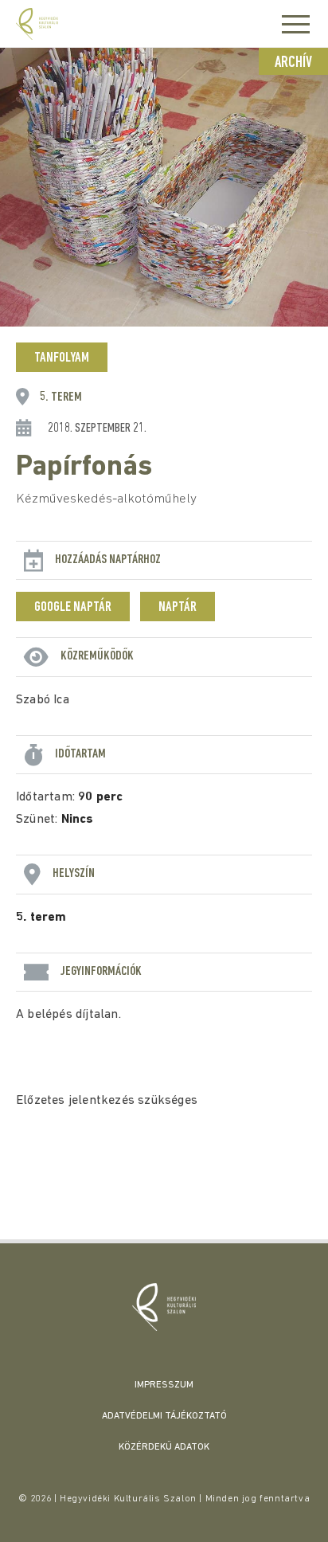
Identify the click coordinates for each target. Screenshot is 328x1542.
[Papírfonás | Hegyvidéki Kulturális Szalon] (164, 1307)
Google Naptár (72, 608)
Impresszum (164, 1385)
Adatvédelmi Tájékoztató (164, 1416)
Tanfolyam (61, 358)
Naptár (177, 608)
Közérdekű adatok (164, 1447)
